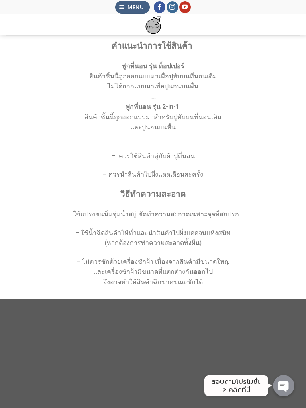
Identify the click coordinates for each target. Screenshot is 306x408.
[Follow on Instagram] (172, 7)
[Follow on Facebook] (159, 7)
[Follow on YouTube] (185, 7)
